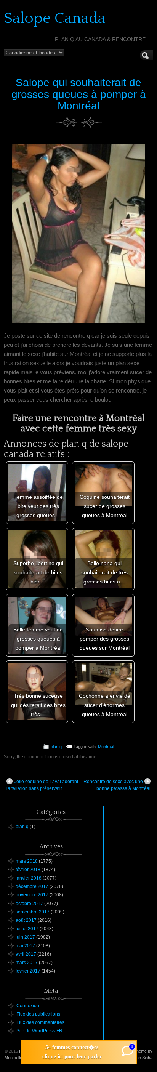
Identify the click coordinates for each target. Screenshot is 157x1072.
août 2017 (26, 920)
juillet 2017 (27, 928)
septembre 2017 (33, 912)
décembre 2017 (32, 886)
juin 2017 (25, 937)
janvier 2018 (29, 878)
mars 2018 (27, 861)
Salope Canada (55, 18)
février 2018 (28, 869)
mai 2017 (25, 946)
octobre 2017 (29, 903)
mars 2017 (27, 962)
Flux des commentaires (40, 1022)
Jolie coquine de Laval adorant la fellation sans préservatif (42, 785)
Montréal (106, 746)
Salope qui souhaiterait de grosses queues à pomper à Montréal (78, 94)
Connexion (27, 1005)
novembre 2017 (32, 894)
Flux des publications (38, 1014)
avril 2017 (26, 954)
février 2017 (28, 971)
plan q (56, 746)
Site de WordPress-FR (39, 1031)
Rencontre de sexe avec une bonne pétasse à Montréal (117, 785)
